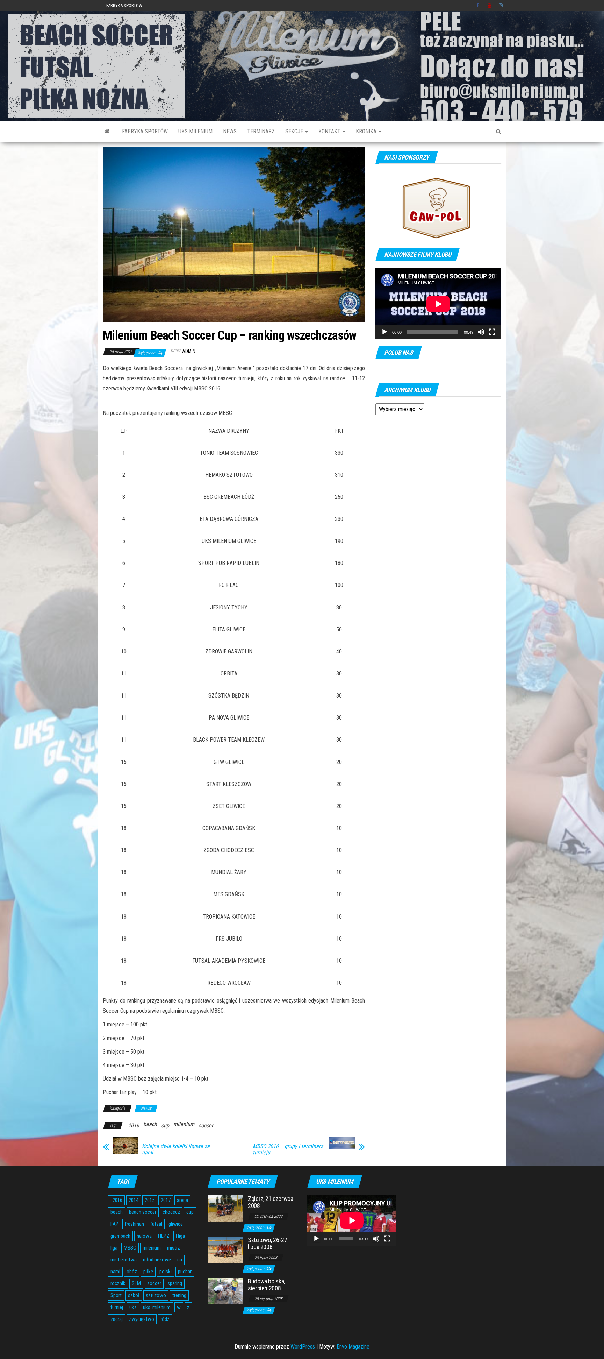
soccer (206, 1125)
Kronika (367, 131)
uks (133, 1307)
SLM (136, 1283)
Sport (116, 1295)
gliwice (175, 1224)
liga (113, 1248)
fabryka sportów (145, 131)
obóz (132, 1271)
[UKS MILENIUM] (107, 131)
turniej (116, 1307)
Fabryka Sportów (124, 5)
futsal (156, 1224)
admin (188, 351)
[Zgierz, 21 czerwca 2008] (225, 1208)
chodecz (171, 1212)
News (230, 131)
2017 (166, 1200)
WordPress (302, 1346)
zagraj (116, 1319)
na (179, 1260)
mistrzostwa (123, 1260)
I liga (180, 1236)
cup (165, 1125)
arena (182, 1200)
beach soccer (142, 1212)
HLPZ (164, 1236)
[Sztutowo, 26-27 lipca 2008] (225, 1249)
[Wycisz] (480, 331)
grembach (120, 1236)
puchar (185, 1271)
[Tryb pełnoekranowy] (492, 331)
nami (115, 1271)
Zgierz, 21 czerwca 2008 (270, 1202)
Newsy (146, 1108)
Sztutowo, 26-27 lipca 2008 (267, 1243)
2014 (133, 1200)
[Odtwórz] (384, 331)
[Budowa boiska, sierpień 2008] (225, 1290)
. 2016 (132, 1125)
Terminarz (261, 131)
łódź (165, 1319)
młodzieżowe (157, 1260)
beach (150, 1124)
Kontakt (330, 131)
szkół (133, 1295)
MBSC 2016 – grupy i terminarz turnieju (288, 1149)
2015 (149, 1200)
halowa (144, 1236)
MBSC (130, 1248)
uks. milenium (157, 1307)
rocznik (117, 1283)
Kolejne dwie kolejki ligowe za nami (176, 1149)
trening (179, 1295)
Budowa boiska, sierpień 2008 (266, 1284)
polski (165, 1271)
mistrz (173, 1248)
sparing (174, 1283)
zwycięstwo (141, 1319)
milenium (183, 1124)
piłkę (148, 1271)
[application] (438, 303)
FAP (114, 1224)
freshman (134, 1224)
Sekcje (294, 131)
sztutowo (156, 1295)
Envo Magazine (353, 1346)
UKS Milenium (195, 131)
